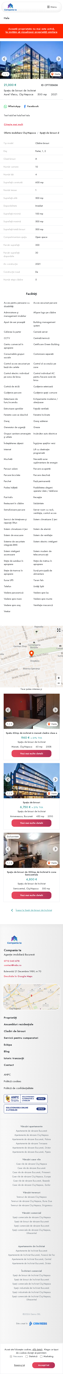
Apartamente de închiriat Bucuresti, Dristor (31, 1263)
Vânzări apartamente (31, 1126)
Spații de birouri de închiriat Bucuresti (31, 1279)
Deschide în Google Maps (18, 976)
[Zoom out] (58, 683)
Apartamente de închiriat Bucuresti (31, 1250)
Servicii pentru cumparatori (21, 1038)
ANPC (7, 1075)
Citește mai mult (13, 124)
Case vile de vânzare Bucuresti (32, 1168)
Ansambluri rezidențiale (18, 1024)
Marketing (48, 1356)
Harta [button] (57, 74)
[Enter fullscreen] (58, 630)
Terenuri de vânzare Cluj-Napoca (31, 1197)
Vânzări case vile (31, 1159)
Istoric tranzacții (14, 1058)
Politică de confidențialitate (18, 1088)
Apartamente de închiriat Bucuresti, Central (31, 1259)
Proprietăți (10, 1018)
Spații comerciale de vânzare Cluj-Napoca (32, 1217)
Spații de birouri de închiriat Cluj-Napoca (31, 1275)
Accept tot (43, 1365)
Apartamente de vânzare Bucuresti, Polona (31, 1139)
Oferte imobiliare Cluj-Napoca (20, 132)
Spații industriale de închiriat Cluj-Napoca (31, 1292)
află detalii (37, 1349)
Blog (6, 1051)
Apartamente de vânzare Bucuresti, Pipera (31, 1152)
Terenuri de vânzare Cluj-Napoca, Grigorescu (31, 1205)
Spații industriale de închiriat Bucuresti (31, 1288)
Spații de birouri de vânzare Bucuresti (31, 1221)
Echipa (8, 1045)
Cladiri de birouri (15, 1031)
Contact (9, 1065)
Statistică (33, 1356)
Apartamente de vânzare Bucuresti (31, 1130)
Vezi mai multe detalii (31, 753)
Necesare (18, 1356)
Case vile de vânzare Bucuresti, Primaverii (31, 1172)
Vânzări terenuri (31, 1192)
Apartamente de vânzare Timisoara (31, 1143)
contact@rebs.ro (12, 965)
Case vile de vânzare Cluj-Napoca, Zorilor (31, 1185)
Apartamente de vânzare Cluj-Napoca (31, 1135)
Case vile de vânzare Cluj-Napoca (31, 1164)
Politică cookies (12, 1081)
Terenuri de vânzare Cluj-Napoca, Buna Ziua (31, 1201)
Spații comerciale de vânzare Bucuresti (31, 1225)
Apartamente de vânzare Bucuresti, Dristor (31, 1147)
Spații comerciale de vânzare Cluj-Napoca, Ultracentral (31, 1231)
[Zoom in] (58, 677)
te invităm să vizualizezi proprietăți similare (31, 32)
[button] (4, 58)
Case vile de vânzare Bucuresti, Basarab (31, 1180)
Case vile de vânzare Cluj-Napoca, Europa (31, 1176)
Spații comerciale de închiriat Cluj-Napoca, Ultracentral (31, 1298)
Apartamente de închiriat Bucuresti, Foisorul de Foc (31, 1255)
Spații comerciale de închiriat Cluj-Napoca (31, 1283)
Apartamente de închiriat (31, 1246)
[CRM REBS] (37, 1323)
